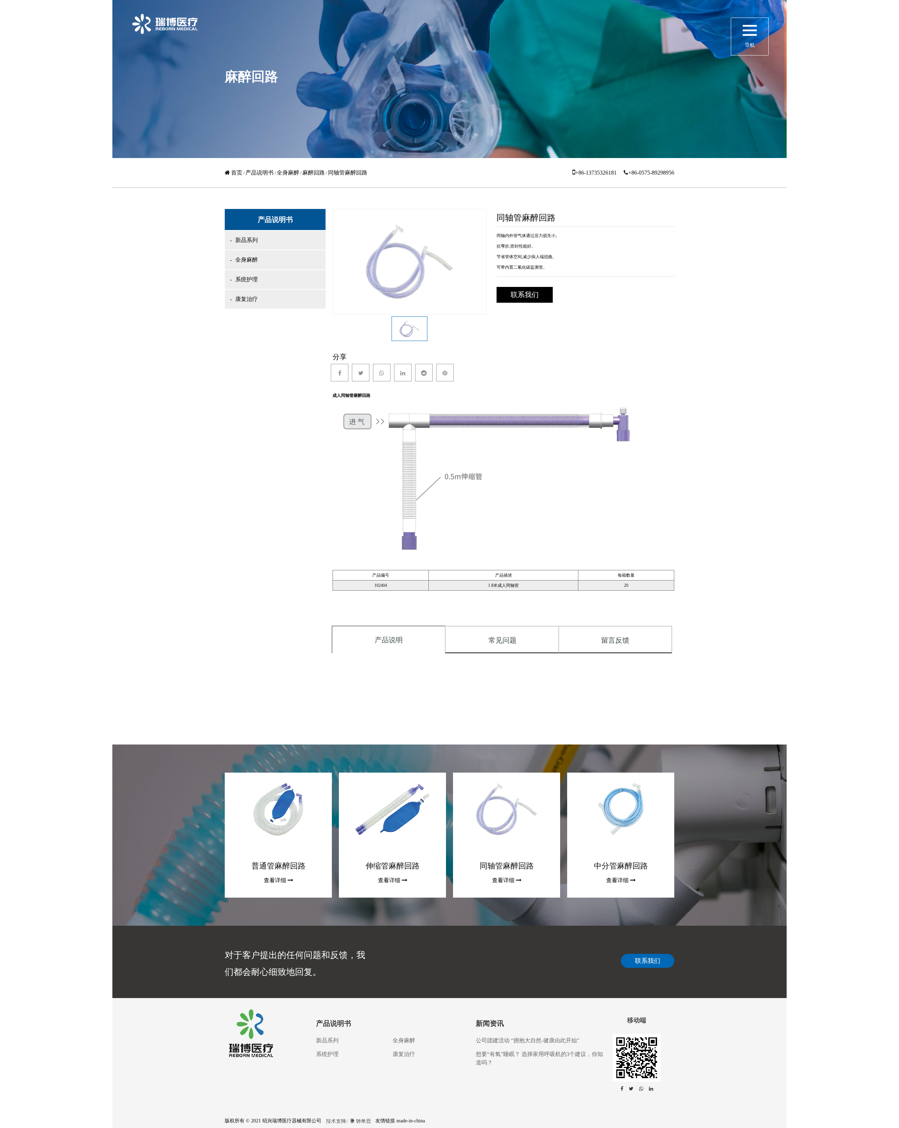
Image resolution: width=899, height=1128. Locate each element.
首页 (236, 173)
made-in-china (410, 1120)
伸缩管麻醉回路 (393, 865)
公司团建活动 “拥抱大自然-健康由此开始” (527, 1040)
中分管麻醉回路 (621, 865)
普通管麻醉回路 (278, 865)
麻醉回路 (313, 173)
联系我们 (647, 960)
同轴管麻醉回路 (507, 865)
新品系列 (246, 240)
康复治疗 (246, 299)
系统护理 (246, 279)
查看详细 (275, 880)
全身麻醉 (288, 173)
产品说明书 (259, 173)
